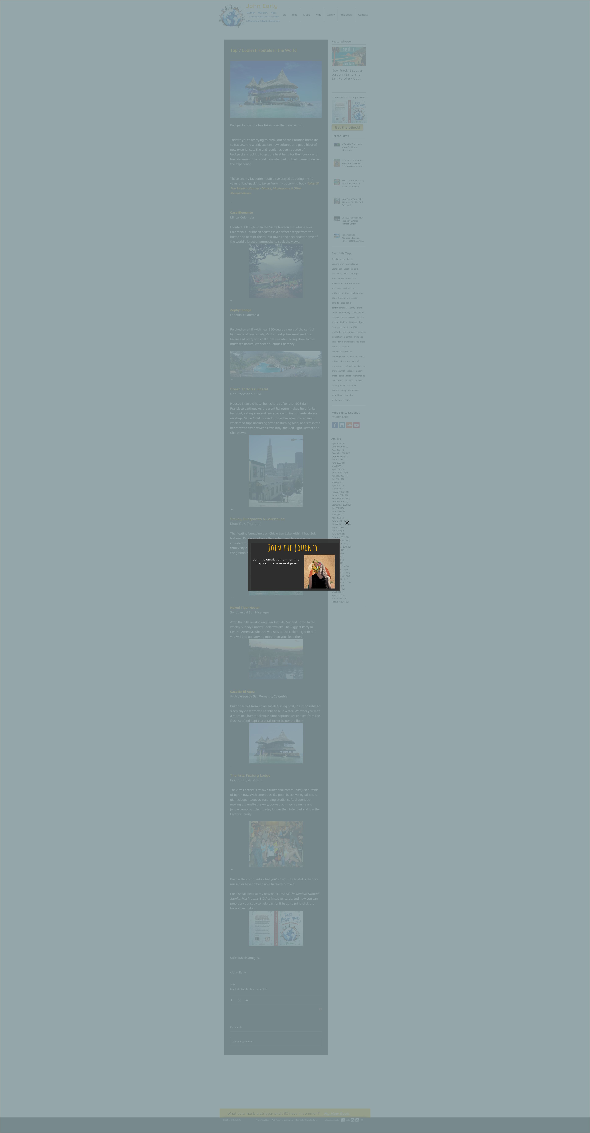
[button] (347, 522)
